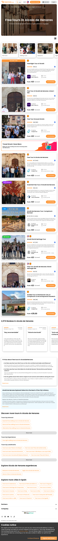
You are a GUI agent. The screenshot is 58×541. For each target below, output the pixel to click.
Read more (5, 383)
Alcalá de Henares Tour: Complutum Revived (39, 212)
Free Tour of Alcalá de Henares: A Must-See (40, 92)
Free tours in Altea (35, 491)
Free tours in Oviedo (45, 487)
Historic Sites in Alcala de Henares (11, 474)
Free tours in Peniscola (23, 494)
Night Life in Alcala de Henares (30, 470)
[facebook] (5, 517)
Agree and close (48, 538)
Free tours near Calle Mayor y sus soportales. (38, 451)
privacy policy (24, 531)
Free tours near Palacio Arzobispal (12, 448)
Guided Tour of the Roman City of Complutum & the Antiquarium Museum (41, 295)
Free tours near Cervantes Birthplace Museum (15, 455)
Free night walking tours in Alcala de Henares (14, 440)
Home (5, 7)
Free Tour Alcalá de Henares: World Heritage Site (39, 267)
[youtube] (8, 517)
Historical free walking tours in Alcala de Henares (16, 424)
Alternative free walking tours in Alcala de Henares (16, 428)
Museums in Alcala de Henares (10, 470)
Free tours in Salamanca (9, 483)
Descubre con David (34, 225)
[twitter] (11, 517)
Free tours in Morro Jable (9, 498)
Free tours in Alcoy (49, 491)
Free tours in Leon (32, 487)
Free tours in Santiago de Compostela (13, 487)
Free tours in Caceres (8, 491)
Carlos (33, 280)
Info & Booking (50, 81)
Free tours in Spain (16, 7)
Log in (53, 2)
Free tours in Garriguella (41, 498)
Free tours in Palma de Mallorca (28, 483)
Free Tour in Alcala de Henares (37, 157)
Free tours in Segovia (46, 483)
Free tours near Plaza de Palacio (40, 455)
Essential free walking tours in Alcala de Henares (15, 421)
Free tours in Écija (22, 491)
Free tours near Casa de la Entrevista (12, 451)
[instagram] (2, 517)
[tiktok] (14, 517)
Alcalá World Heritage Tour (36, 239)
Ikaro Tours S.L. (34, 77)
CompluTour (34, 131)
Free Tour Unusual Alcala (35, 119)
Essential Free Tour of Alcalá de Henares (41, 185)
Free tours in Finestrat (25, 498)
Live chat (46, 2)
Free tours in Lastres (8, 494)
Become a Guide (35, 2)
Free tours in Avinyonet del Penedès (42, 494)
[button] (9, 50)
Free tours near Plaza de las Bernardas (35, 448)
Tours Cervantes (35, 197)
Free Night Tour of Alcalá (35, 63)
